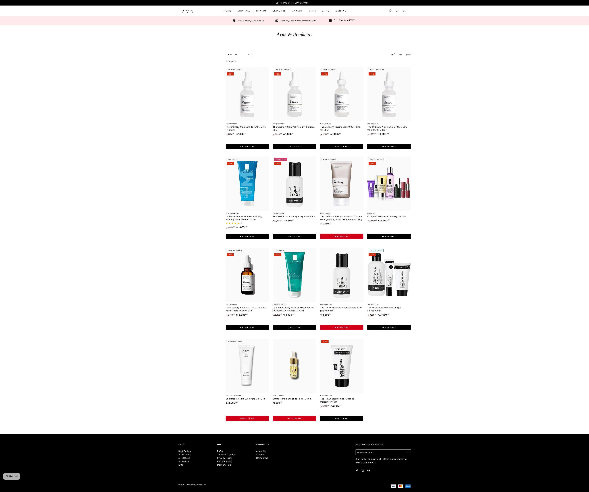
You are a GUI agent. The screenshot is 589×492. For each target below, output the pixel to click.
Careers (260, 454)
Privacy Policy (224, 458)
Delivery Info (224, 464)
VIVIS (187, 484)
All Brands (183, 461)
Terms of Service (226, 454)
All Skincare (184, 454)
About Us (261, 451)
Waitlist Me (342, 236)
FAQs (220, 451)
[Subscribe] (409, 452)
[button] (390, 11)
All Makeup (184, 458)
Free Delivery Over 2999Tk (251, 20)
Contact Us (262, 458)
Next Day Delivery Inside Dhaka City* (298, 20)
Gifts (180, 464)
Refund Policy (224, 461)
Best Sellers (184, 451)
